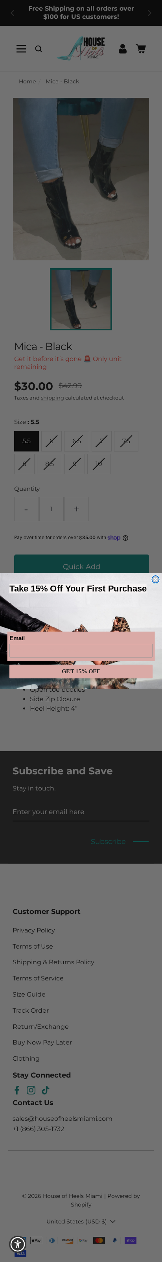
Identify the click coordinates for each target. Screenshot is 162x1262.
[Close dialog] (155, 579)
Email (16, 638)
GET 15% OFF (81, 671)
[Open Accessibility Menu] (18, 1244)
